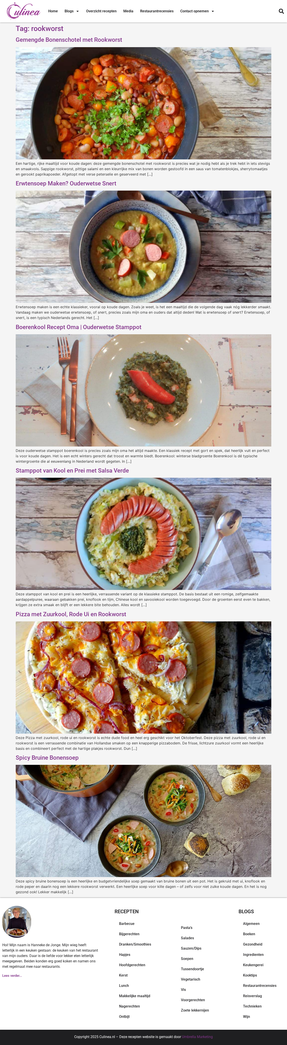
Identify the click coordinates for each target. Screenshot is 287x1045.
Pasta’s (186, 928)
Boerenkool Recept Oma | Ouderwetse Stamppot (78, 327)
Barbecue (127, 924)
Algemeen (251, 924)
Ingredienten (253, 955)
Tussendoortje (192, 969)
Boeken (249, 934)
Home (53, 11)
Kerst (123, 975)
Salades (187, 938)
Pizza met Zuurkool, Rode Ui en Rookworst (71, 614)
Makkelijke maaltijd (134, 996)
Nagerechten (129, 1006)
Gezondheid (252, 944)
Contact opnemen (194, 11)
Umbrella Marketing (197, 1037)
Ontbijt (124, 1016)
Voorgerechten (193, 1000)
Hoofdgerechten (132, 965)
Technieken (252, 1006)
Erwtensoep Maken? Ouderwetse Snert (66, 183)
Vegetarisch (190, 979)
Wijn (246, 1016)
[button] (281, 11)
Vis (183, 990)
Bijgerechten (129, 934)
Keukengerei (253, 965)
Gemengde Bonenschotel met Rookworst (69, 39)
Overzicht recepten (101, 11)
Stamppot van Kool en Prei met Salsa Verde (72, 470)
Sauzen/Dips (191, 948)
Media (128, 11)
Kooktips (250, 975)
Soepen (187, 959)
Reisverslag (252, 996)
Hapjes (124, 955)
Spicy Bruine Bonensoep (47, 757)
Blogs (69, 11)
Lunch (124, 985)
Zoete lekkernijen (195, 1010)
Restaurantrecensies (157, 11)
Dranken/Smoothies (135, 944)
